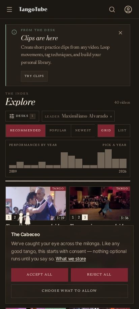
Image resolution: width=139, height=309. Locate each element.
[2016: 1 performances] (56, 158)
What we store (71, 258)
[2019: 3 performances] (78, 158)
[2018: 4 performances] (71, 158)
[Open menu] (128, 9)
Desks (25, 116)
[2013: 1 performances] (34, 158)
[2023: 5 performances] (101, 158)
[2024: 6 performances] (108, 158)
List (122, 130)
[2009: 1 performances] (12, 158)
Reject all (99, 275)
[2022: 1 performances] (93, 158)
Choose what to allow (69, 291)
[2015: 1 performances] (49, 158)
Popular (58, 130)
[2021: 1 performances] (86, 158)
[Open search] (112, 9)
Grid (106, 130)
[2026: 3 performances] (123, 158)
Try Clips (34, 76)
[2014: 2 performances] (42, 158)
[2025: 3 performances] (115, 158)
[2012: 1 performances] (27, 158)
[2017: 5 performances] (64, 158)
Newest (83, 130)
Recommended (25, 130)
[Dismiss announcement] (120, 32)
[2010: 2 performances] (20, 158)
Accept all (40, 275)
